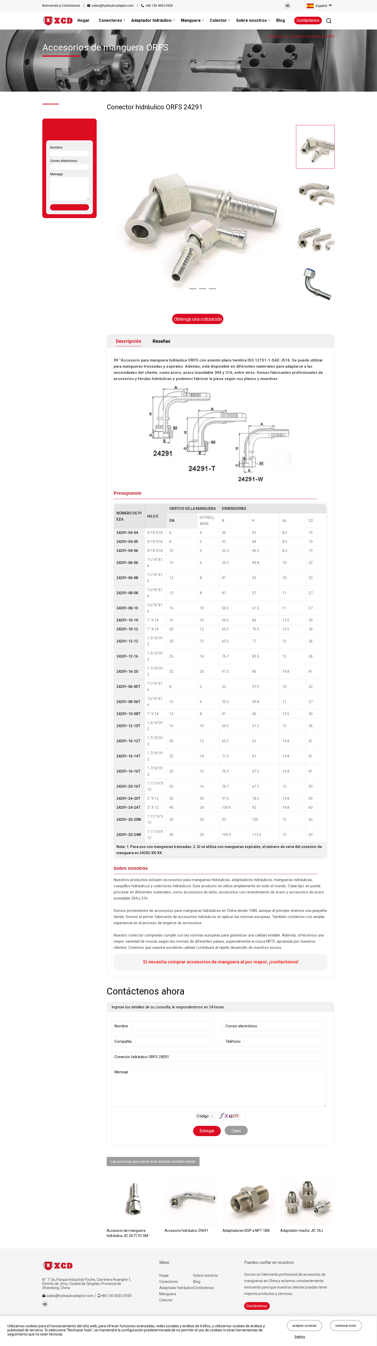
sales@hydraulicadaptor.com (113, 5)
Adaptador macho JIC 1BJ (301, 1230)
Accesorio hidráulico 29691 (186, 1230)
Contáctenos (308, 20)
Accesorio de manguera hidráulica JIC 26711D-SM (127, 1233)
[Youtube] (287, 5)
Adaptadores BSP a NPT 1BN (246, 1230)
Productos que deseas (134, 1049)
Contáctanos (61, 5)
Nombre (120, 1018)
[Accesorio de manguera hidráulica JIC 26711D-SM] (133, 1199)
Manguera (167, 1294)
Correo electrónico (239, 1018)
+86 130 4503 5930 (159, 5)
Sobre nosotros (205, 1275)
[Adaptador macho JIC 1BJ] (306, 1199)
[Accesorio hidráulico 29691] (191, 1199)
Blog (196, 1282)
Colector (166, 1300)
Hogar (164, 1275)
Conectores (168, 1282)
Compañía (122, 1034)
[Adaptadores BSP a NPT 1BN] (249, 1199)
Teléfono (232, 1034)
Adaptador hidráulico (176, 1288)
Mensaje (123, 1070)
